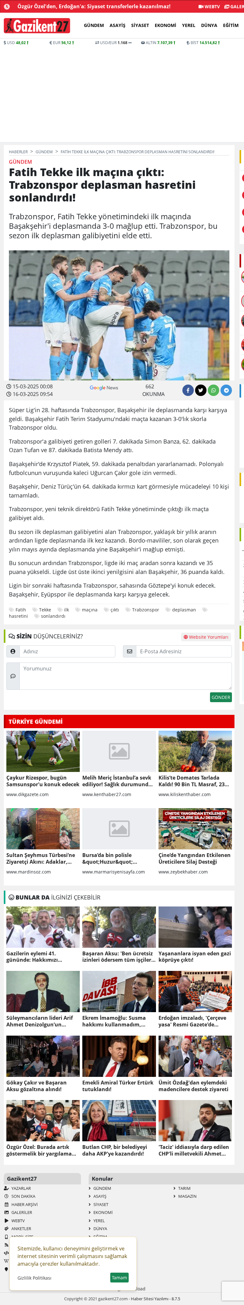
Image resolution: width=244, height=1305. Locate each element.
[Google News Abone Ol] (104, 387)
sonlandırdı (53, 616)
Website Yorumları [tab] (208, 637)
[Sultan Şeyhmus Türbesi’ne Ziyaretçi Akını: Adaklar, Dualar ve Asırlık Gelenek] (43, 828)
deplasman (184, 610)
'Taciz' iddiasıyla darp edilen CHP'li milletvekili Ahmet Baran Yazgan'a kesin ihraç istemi (194, 1150)
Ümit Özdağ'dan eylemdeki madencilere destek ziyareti (193, 1086)
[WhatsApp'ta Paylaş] (213, 390)
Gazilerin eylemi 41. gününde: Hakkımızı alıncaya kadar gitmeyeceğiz (42, 957)
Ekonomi (165, 25)
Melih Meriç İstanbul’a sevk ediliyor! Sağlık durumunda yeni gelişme (117, 781)
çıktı (115, 610)
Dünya (209, 25)
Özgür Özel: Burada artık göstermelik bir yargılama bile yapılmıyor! (39, 1150)
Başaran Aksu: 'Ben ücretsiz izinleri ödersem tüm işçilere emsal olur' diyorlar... (118, 957)
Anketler (20, 1228)
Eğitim (231, 25)
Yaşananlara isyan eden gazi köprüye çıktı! (195, 957)
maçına (90, 610)
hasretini (18, 616)
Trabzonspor (145, 610)
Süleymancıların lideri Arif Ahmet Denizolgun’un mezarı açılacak (39, 1021)
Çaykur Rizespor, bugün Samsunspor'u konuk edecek (42, 781)
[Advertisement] (122, 93)
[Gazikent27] (37, 25)
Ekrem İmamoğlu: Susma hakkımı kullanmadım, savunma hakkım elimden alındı (115, 1021)
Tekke (45, 610)
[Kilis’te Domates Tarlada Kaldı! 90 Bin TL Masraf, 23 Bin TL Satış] (195, 751)
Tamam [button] (119, 1278)
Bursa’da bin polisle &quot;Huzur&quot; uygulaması (107, 858)
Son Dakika (22, 1196)
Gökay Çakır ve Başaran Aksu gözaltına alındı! (36, 1086)
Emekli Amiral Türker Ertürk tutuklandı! (117, 1086)
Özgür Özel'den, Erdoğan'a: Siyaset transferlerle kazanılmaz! (94, 6)
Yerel (188, 25)
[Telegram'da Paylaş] (226, 390)
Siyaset (140, 25)
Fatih (21, 610)
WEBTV (211, 6)
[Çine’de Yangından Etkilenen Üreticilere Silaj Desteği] (195, 828)
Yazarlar (20, 1188)
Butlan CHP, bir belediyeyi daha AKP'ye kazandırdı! (114, 1150)
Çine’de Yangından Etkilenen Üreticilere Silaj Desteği (195, 858)
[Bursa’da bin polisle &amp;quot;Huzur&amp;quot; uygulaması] (119, 828)
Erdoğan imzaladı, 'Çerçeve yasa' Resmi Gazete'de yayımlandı (192, 1021)
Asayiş (117, 25)
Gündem (94, 25)
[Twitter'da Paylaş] (201, 390)
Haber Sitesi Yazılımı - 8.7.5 (155, 1299)
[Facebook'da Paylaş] (188, 390)
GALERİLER (21, 1212)
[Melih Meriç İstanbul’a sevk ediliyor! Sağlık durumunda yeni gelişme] (119, 751)
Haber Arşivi (24, 1204)
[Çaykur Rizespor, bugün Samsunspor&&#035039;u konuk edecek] (43, 751)
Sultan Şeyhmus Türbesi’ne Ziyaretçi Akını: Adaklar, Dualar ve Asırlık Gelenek (40, 858)
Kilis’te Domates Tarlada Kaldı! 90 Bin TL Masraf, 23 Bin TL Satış (192, 781)
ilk (66, 610)
